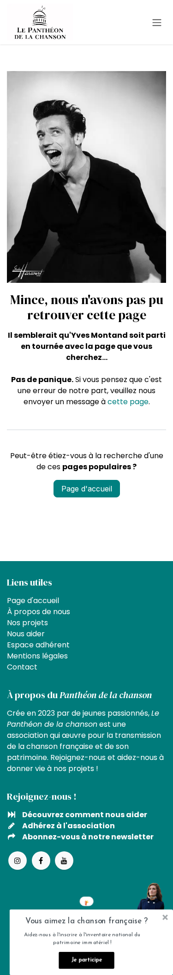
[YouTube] (64, 860)
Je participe (86, 960)
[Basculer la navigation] (157, 22)
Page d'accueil (86, 488)
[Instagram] (17, 860)
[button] (86, 922)
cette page (128, 401)
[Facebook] (41, 860)
